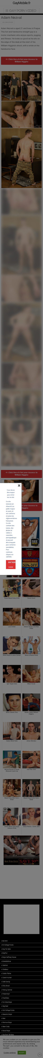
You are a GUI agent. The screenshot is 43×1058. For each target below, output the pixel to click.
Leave (10, 567)
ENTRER (11, 562)
